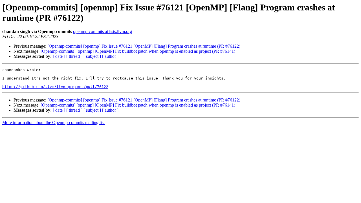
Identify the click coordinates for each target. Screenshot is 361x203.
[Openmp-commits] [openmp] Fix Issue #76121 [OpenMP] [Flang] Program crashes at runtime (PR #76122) (143, 46)
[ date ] (59, 56)
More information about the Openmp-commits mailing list (53, 122)
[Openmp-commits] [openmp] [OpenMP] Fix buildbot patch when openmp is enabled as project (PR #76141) (138, 51)
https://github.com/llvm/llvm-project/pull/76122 (55, 87)
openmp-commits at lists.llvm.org (102, 31)
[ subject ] (92, 56)
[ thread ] (74, 56)
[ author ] (110, 56)
